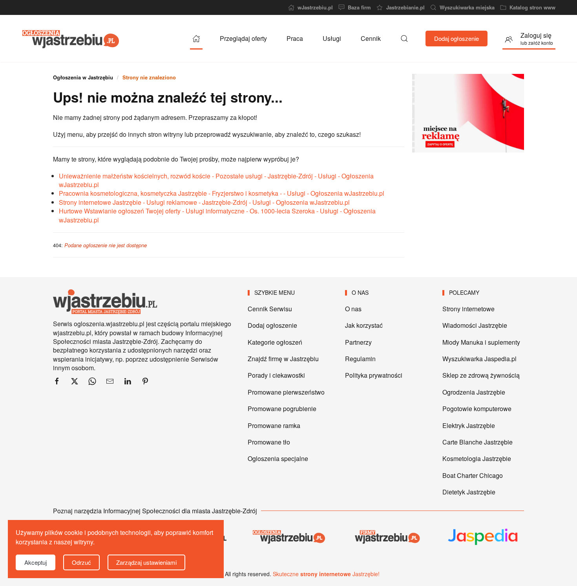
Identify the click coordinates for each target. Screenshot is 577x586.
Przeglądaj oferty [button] (243, 38)
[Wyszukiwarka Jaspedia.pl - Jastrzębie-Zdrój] (483, 537)
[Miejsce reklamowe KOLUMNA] (468, 112)
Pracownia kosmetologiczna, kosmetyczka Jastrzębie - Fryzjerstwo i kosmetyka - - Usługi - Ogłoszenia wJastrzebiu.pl (221, 193)
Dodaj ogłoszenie (456, 38)
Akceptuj (35, 562)
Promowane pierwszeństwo (286, 392)
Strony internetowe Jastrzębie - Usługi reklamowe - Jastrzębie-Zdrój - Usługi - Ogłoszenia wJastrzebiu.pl (204, 202)
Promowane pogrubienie (282, 408)
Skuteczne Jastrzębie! (326, 574)
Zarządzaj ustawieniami (146, 562)
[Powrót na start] (71, 38)
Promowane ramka (274, 425)
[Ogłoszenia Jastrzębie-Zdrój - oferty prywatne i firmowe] (196, 38)
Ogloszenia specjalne (278, 458)
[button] (404, 38)
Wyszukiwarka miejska (467, 7)
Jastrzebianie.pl (405, 7)
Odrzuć (81, 562)
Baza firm (359, 7)
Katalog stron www (532, 7)
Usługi (332, 38)
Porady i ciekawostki (276, 375)
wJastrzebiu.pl (315, 7)
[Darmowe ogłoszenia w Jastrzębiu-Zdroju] (288, 536)
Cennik (371, 38)
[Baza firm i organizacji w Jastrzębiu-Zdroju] (386, 536)
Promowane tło (269, 441)
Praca (295, 38)
